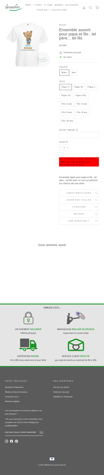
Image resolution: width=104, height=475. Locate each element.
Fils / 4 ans (82, 104)
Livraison (79, 207)
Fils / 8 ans (82, 112)
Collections (59, 10)
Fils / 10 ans (67, 121)
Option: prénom (67, 130)
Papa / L (92, 87)
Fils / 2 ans (67, 104)
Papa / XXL (81, 95)
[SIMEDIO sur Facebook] (11, 441)
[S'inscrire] (41, 432)
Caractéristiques (79, 193)
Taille (62, 81)
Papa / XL (66, 95)
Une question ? (79, 221)
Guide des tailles (79, 200)
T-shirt (37, 5)
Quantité (63, 142)
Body (29, 5)
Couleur (63, 67)
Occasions (72, 5)
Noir (74, 72)
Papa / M (78, 87)
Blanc (64, 72)
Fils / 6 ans (67, 112)
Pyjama (48, 5)
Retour (79, 214)
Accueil (62, 25)
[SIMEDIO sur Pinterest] (16, 441)
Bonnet (59, 5)
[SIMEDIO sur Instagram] (6, 441)
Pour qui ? (43, 10)
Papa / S (66, 87)
